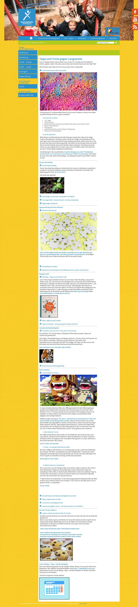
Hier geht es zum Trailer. (50, 459)
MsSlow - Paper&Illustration (82, 568)
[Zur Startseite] (25, 22)
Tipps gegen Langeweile (37, 42)
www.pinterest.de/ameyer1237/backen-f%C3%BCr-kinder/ (61, 534)
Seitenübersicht (54, 603)
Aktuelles (82, 38)
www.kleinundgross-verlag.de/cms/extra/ (55, 293)
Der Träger (68, 38)
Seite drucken (83, 603)
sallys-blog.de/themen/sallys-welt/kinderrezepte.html (59, 529)
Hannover (23, 52)
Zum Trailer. (45, 486)
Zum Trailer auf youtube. (50, 444)
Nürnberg (23, 57)
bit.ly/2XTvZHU (60, 172)
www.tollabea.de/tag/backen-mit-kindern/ (55, 533)
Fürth (21, 86)
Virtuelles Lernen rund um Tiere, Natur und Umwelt (59, 331)
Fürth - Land (25, 67)
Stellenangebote (98, 38)
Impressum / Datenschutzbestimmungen (38, 603)
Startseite (23, 603)
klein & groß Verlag (80, 291)
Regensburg (25, 76)
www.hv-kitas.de (25, 42)
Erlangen (23, 71)
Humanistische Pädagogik (49, 38)
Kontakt (113, 38)
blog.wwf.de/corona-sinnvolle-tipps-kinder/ (55, 347)
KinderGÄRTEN (26, 95)
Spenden (62, 603)
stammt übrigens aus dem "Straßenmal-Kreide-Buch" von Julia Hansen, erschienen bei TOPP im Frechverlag (66, 153)
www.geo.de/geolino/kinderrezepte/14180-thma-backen (60, 536)
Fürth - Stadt (25, 62)
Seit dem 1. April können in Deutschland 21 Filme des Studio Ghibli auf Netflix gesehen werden (68, 420)
